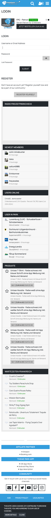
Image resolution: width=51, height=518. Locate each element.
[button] (47, 3)
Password (5, 54)
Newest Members (14, 147)
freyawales (14, 181)
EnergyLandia (15, 246)
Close (22, 515)
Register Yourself (25, 94)
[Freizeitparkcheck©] (16, 3)
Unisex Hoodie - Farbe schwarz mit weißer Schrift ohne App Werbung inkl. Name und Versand (27, 310)
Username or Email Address (13, 43)
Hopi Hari (13, 239)
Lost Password (6, 62)
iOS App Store (26, 464)
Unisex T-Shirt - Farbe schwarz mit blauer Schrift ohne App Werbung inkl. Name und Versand (27, 273)
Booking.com (26, 454)
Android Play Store (26, 466)
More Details (10, 515)
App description (26, 469)
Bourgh (11, 257)
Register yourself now (34, 85)
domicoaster (16, 198)
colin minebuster (17, 152)
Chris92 (8, 198)
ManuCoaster (14, 225)
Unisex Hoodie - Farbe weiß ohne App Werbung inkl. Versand (27, 291)
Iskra (11, 159)
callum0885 (14, 166)
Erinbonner (14, 173)
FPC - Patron (22, 19)
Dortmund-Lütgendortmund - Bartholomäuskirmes (22, 230)
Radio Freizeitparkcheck (18, 103)
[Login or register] (41, 3)
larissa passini (14, 242)
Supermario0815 (15, 235)
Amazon (26, 451)
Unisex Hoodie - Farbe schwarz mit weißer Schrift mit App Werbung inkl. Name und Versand (27, 350)
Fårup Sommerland (17, 253)
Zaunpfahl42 (14, 249)
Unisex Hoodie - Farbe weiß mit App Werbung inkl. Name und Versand (26, 331)
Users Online (12, 192)
